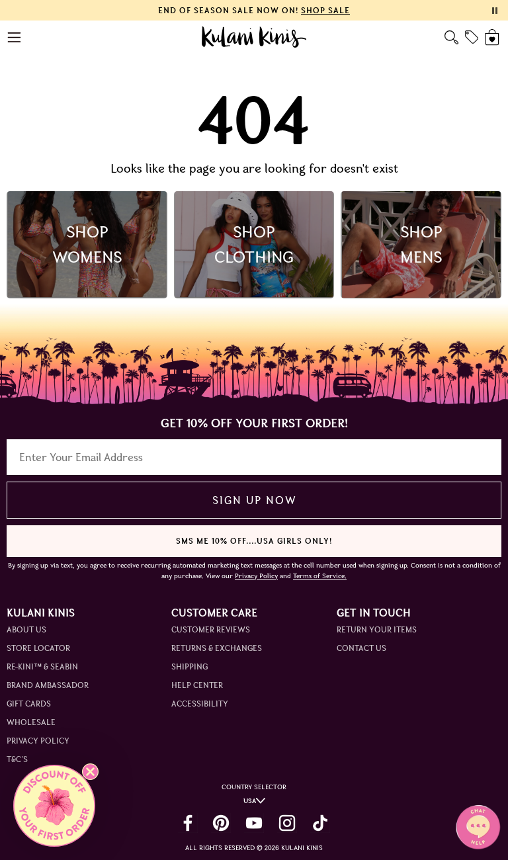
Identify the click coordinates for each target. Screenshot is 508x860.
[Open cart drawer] (493, 37)
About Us (26, 629)
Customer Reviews (210, 629)
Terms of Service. (320, 576)
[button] (54, 806)
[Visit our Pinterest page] (221, 823)
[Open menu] (15, 37)
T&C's (17, 759)
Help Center (197, 685)
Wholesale (31, 722)
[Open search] (451, 37)
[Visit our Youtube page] (254, 823)
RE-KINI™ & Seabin (42, 666)
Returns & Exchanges (216, 648)
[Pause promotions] (494, 10)
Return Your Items (377, 629)
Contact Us (361, 648)
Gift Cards (29, 704)
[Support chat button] (478, 827)
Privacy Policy (38, 741)
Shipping (189, 666)
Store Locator (38, 648)
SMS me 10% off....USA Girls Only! (254, 541)
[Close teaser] (90, 771)
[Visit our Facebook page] (188, 823)
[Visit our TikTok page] (320, 823)
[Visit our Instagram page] (287, 823)
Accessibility (199, 704)
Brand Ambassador (48, 685)
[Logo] (254, 37)
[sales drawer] (471, 37)
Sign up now (254, 500)
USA (249, 800)
